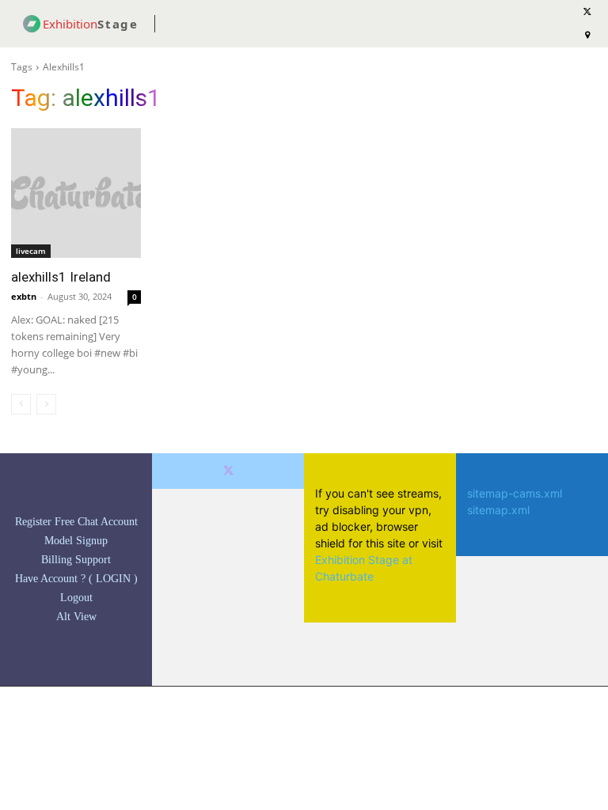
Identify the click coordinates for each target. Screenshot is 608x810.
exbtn (23, 296)
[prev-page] (21, 404)
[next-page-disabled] (46, 404)
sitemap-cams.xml (514, 493)
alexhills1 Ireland (61, 277)
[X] (228, 471)
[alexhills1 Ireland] (76, 193)
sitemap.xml (498, 510)
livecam (31, 250)
